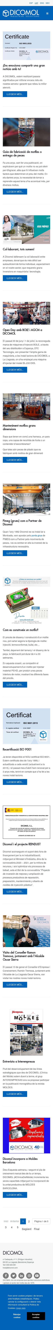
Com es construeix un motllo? (20, 630)
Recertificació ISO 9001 (17, 749)
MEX (47, 3)
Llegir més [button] (20, 1308)
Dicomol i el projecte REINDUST (22, 844)
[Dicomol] (21, 13)
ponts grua (37, 535)
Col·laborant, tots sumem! (18, 249)
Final (36, 1229)
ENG (42, 3)
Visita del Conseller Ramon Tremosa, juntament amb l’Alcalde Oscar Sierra (23, 956)
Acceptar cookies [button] (36, 1315)
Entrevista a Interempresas (19, 1061)
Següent (26, 1229)
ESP (31, 3)
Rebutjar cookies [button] (17, 1315)
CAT (36, 3)
